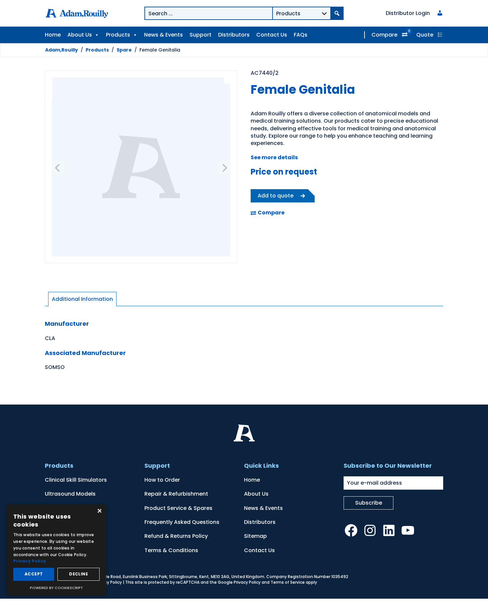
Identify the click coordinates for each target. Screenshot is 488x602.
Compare (384, 35)
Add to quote (275, 195)
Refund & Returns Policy (176, 536)
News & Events (163, 35)
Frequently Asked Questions (181, 522)
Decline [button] (78, 574)
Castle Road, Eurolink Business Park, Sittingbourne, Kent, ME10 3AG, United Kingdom (180, 576)
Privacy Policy (108, 582)
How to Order (162, 480)
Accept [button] (34, 574)
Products (118, 35)
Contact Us (271, 35)
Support (200, 35)
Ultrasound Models (70, 494)
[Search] (337, 13)
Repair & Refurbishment (176, 494)
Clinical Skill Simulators (76, 480)
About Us (79, 35)
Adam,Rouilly (61, 50)
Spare (124, 50)
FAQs (300, 35)
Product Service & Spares (178, 508)
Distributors (234, 35)
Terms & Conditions (171, 550)
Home (53, 35)
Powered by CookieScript (56, 587)
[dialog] (56, 549)
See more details (274, 157)
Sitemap (255, 536)
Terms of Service (288, 582)
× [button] (98, 511)
